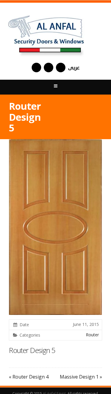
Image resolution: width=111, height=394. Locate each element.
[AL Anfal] (47, 33)
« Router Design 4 (29, 377)
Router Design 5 (32, 350)
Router (92, 335)
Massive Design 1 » (81, 377)
